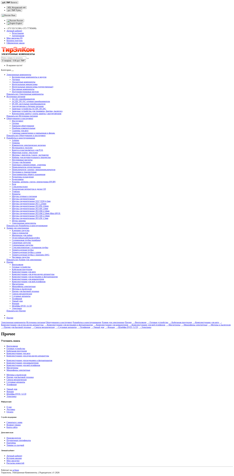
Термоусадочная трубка (23, 250)
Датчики (16, 79)
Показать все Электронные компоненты (25, 94)
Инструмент (17, 121)
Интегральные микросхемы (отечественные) (32, 87)
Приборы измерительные (23, 128)
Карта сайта (11, 427)
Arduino (15, 140)
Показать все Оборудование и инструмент (26, 135)
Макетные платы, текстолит (25, 152)
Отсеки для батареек (21, 162)
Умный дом (17, 301)
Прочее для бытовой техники (25, 291)
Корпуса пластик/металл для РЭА (27, 150)
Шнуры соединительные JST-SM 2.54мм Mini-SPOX (36, 213)
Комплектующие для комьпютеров (28, 279)
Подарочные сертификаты (18, 440)
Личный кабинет (14, 456)
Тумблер (16, 191)
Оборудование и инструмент (19, 118)
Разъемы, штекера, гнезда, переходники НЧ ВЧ (33, 182)
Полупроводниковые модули (25, 91)
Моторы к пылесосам (22, 289)
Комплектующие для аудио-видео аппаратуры (33, 274)
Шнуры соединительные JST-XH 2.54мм (31, 216)
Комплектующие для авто (24, 272)
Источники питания (15, 96)
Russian (19, 20)
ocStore (15, 470)
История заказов (14, 458)
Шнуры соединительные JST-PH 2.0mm (30, 206)
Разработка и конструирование (20, 138)
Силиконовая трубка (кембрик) (26, 240)
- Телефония (83, 327)
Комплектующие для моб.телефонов (29, 281)
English (19, 23)
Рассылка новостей (15, 463)
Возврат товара (13, 425)
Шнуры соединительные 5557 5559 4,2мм (31, 201)
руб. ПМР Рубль (14, 10)
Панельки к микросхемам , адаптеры (29, 165)
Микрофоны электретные (24, 286)
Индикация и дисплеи (22, 147)
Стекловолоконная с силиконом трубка (30, 247)
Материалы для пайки (22, 235)
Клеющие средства (20, 230)
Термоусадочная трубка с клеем (26, 252)
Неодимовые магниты (22, 160)
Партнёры (11, 443)
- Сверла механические (43, 327)
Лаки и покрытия (20, 233)
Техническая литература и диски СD (29, 189)
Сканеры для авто (20, 130)
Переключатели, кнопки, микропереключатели (33, 169)
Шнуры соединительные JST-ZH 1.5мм (30, 218)
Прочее (9, 262)
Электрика (17, 308)
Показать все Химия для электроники (23, 259)
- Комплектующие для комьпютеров (110, 325)
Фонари (15, 303)
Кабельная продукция (22, 269)
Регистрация (18, 33)
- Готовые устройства (157, 322)
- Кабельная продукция (180, 322)
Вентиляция (17, 264)
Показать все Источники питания (22, 116)
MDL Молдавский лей (16, 7)
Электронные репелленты (24, 223)
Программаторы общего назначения (28, 174)
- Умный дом (97, 327)
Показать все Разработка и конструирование (27, 225)
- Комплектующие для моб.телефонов (147, 325)
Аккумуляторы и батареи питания (27, 106)
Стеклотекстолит (20, 186)
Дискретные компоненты (23, 82)
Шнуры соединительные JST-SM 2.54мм (30, 211)
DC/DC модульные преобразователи (29, 104)
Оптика (15, 123)
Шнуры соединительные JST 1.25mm (29, 203)
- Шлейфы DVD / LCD (126, 327)
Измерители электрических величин (29, 145)
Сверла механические (22, 294)
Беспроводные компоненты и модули (29, 77)
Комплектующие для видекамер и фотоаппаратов (35, 277)
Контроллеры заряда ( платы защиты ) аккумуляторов (36, 113)
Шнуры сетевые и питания (24, 196)
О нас (9, 407)
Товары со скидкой (15, 445)
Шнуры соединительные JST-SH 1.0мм (30, 208)
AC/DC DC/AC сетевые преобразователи (31, 101)
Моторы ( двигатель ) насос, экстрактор (30, 155)
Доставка (10, 409)
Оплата (9, 412)
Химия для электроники (17, 228)
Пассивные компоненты (23, 89)
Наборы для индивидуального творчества (31, 157)
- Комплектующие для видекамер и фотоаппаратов (68, 325)
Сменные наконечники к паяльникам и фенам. (33, 133)
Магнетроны (18, 284)
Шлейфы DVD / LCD (22, 306)
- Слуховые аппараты (66, 327)
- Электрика (145, 327)
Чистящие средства (21, 257)
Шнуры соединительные (23, 199)
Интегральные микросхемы (25, 84)
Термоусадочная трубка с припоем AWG (30, 255)
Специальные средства (22, 245)
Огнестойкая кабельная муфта (26, 238)
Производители (13, 438)
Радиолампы (18, 179)
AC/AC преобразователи (23, 99)
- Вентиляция (139, 322)
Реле (14, 184)
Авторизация (18, 35)
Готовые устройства (21, 267)
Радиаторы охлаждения (23, 177)
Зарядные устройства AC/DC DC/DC (29, 109)
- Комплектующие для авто (205, 322)
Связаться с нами (14, 422)
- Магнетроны (173, 325)
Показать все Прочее (16, 311)
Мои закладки (13, 460)
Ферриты (16, 194)
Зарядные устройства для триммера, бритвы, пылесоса (37, 111)
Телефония (17, 298)
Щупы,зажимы (19, 221)
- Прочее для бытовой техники (16, 327)
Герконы (16, 143)
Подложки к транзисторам (24, 172)
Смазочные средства (21, 242)
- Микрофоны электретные (194, 325)
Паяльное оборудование (23, 126)
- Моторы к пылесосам (219, 325)
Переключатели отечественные (26, 167)
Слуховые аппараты (21, 296)
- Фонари (110, 327)
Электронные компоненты (18, 74)
